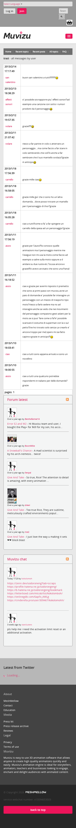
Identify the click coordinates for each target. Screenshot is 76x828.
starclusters (27, 624)
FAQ (64, 51)
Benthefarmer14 (32, 419)
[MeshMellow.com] (35, 792)
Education (9, 710)
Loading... (13, 675)
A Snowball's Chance (19, 450)
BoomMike (30, 446)
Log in (9, 11)
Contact (8, 705)
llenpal (28, 472)
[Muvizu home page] (17, 34)
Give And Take (16, 477)
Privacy (8, 742)
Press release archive (16, 726)
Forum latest (17, 399)
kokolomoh (27, 578)
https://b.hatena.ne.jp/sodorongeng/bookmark (34, 590)
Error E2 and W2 (17, 423)
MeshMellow (11, 701)
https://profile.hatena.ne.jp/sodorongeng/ (32, 586)
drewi (27, 505)
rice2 (27, 532)
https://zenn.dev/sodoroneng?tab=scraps (31, 583)
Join (22, 11)
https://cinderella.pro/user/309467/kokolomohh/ (35, 600)
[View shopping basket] (69, 22)
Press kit (8, 721)
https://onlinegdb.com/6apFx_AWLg (28, 596)
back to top (38, 810)
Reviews (8, 730)
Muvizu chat (17, 559)
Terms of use (11, 746)
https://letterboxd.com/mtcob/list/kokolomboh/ (35, 593)
